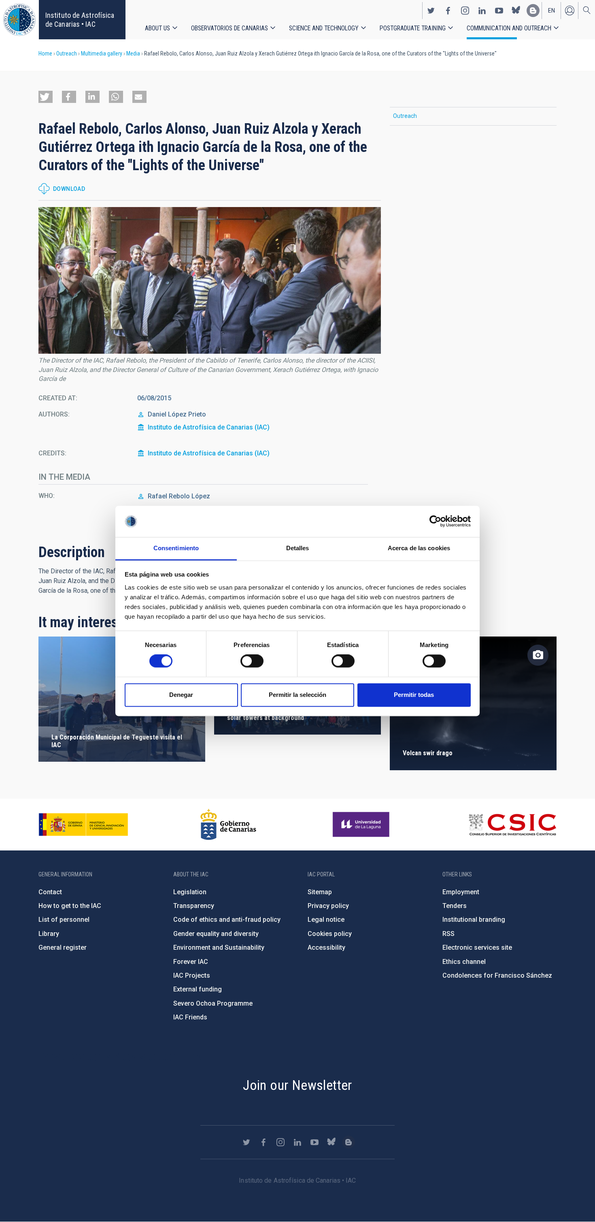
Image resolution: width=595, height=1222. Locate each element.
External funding (197, 989)
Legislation (189, 892)
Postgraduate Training (413, 28)
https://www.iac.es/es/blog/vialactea (533, 10)
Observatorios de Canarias (229, 28)
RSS (448, 934)
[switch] (252, 661)
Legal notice (326, 919)
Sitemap (320, 892)
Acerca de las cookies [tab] (419, 548)
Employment (460, 892)
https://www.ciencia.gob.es (83, 824)
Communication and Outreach (509, 28)
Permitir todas (414, 694)
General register (62, 947)
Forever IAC (190, 962)
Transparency (193, 906)
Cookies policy (330, 934)
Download (69, 189)
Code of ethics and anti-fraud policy (226, 919)
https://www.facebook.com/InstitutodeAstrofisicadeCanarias (448, 10)
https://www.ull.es (362, 824)
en (551, 10)
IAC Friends (190, 1017)
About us (157, 28)
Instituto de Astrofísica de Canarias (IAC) (209, 427)
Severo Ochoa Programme (213, 1003)
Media (133, 53)
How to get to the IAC (69, 906)
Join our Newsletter (297, 1085)
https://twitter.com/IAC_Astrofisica (431, 10)
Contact (50, 892)
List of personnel (63, 919)
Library (48, 934)
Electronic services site (477, 947)
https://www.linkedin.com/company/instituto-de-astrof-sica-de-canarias (482, 10)
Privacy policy (328, 906)
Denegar (181, 694)
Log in (569, 10)
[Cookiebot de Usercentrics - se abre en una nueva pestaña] (435, 521)
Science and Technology (324, 28)
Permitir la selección (297, 694)
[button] (45, 97)
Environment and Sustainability (218, 947)
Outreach (66, 53)
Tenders (454, 906)
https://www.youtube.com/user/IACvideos (499, 10)
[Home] (19, 19)
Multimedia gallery (101, 53)
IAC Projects (191, 975)
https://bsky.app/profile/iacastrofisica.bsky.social (516, 10)
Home (45, 53)
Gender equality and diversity (216, 934)
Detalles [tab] (297, 548)
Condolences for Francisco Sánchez (497, 975)
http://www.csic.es (512, 824)
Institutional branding (473, 919)
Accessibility (326, 947)
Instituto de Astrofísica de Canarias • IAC (79, 19)
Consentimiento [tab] (176, 548)
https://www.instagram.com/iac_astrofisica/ (465, 10)
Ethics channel (464, 962)
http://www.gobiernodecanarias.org (228, 824)
